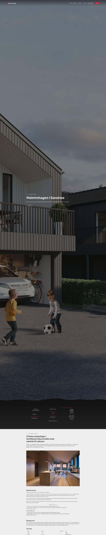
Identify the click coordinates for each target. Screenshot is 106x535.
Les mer (29, 205)
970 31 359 (71, 418)
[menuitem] (70, 3)
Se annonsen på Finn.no (53, 420)
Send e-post (71, 413)
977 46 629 (71, 411)
